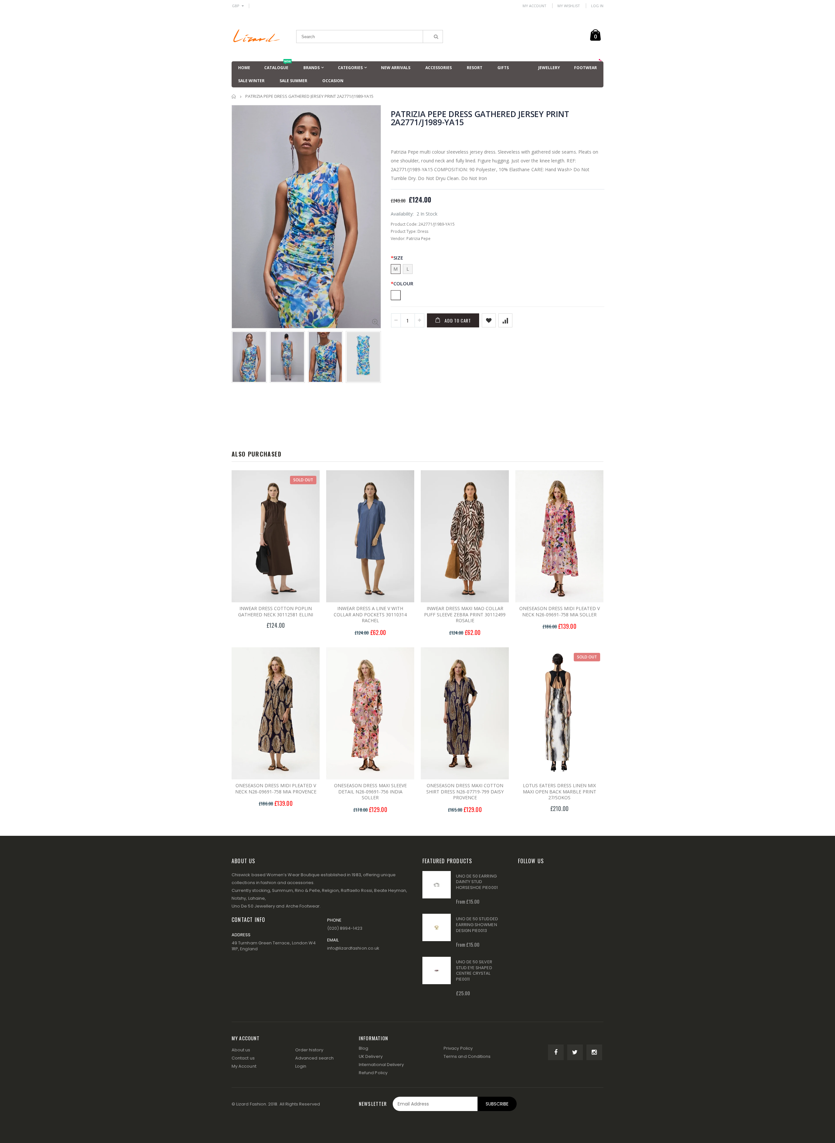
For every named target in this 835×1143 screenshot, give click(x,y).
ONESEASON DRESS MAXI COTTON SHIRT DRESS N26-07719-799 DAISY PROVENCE (465, 791)
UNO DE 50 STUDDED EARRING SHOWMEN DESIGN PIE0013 (477, 924)
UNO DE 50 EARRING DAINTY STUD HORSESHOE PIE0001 (477, 882)
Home (234, 96)
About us (241, 1050)
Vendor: (398, 238)
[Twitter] (575, 1052)
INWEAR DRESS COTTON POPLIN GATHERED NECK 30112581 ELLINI (275, 611)
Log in (597, 5)
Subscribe (497, 1104)
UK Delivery (371, 1056)
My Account (534, 5)
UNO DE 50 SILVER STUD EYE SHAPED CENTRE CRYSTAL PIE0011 (474, 970)
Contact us (243, 1058)
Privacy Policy (458, 1048)
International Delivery (381, 1064)
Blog (363, 1048)
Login (300, 1066)
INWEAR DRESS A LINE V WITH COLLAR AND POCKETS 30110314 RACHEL (370, 614)
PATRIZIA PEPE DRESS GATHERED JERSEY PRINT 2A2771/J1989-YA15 (480, 118)
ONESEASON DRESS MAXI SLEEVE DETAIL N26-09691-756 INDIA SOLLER (370, 791)
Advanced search (314, 1058)
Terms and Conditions (467, 1056)
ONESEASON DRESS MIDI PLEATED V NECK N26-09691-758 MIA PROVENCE (275, 788)
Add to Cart (458, 320)
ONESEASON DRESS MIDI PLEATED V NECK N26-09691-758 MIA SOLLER (559, 611)
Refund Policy (373, 1073)
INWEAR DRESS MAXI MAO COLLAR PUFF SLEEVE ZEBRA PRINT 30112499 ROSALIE (465, 614)
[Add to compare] (505, 320)
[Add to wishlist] (489, 320)
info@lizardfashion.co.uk (353, 948)
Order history (309, 1050)
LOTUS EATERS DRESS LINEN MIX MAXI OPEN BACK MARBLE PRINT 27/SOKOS (559, 791)
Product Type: (404, 231)
